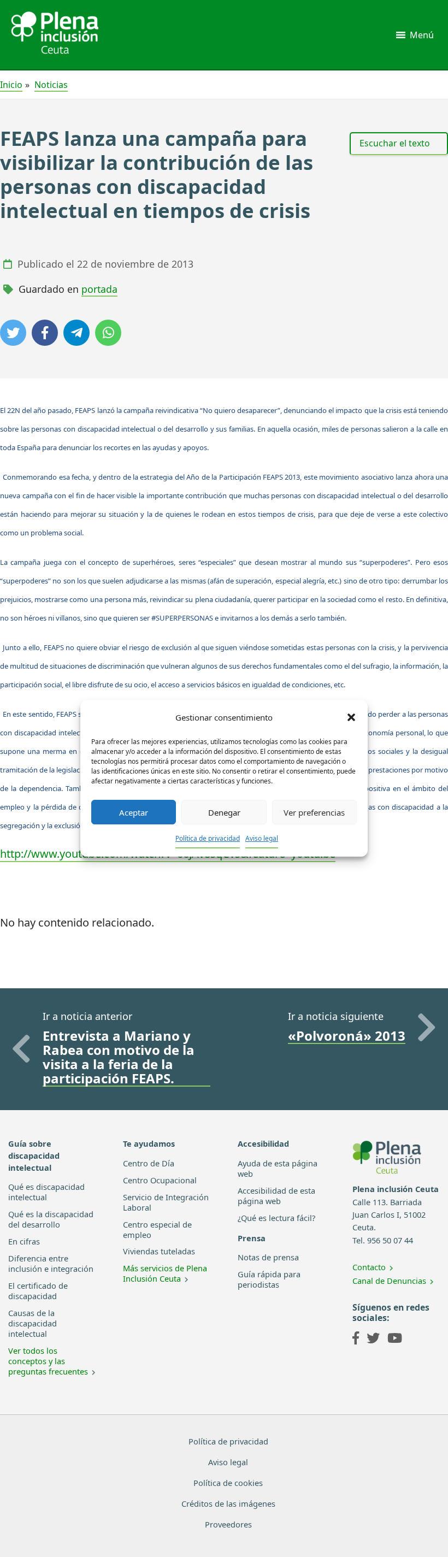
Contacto (369, 1266)
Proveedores (228, 1524)
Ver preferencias (314, 812)
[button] (351, 717)
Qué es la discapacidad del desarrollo (50, 1219)
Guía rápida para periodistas (269, 1279)
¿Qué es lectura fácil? (276, 1217)
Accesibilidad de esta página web (276, 1195)
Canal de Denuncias (389, 1280)
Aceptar (133, 812)
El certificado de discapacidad (38, 1290)
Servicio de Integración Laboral (166, 1202)
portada (99, 289)
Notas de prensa (268, 1257)
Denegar (224, 812)
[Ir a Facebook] (355, 1339)
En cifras (24, 1241)
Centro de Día (148, 1163)
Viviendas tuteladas (159, 1251)
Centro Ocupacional (160, 1180)
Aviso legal (261, 838)
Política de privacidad (207, 838)
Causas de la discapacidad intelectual (32, 1323)
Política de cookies (228, 1482)
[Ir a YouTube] (394, 1339)
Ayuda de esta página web (277, 1168)
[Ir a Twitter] (373, 1339)
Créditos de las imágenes (228, 1503)
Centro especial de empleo (157, 1229)
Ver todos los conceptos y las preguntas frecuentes (48, 1361)
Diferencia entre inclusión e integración (50, 1263)
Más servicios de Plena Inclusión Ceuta (165, 1273)
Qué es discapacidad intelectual (46, 1191)
